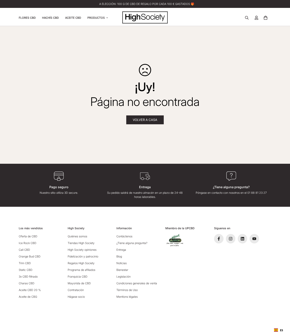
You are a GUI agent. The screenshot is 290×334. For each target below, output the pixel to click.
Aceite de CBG (28, 296)
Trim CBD (25, 263)
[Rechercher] (247, 17)
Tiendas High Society (81, 243)
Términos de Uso (127, 290)
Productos (96, 17)
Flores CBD (27, 17)
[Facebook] (219, 238)
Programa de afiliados (81, 269)
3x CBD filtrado (28, 276)
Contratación (76, 290)
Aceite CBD (73, 17)
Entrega (121, 249)
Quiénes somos (77, 236)
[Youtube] (254, 238)
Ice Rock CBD (27, 243)
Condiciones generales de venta (136, 283)
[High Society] (145, 17)
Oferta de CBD (28, 236)
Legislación (123, 276)
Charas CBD (26, 283)
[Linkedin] (242, 238)
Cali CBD (24, 249)
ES (281, 330)
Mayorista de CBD (79, 283)
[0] (265, 17)
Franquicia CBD (77, 276)
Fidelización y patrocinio (83, 256)
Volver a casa (145, 120)
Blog (119, 256)
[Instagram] (230, 238)
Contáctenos (124, 236)
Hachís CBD (50, 17)
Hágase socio (76, 296)
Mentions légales (127, 296)
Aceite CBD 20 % (30, 290)
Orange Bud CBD (29, 256)
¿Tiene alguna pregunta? (131, 243)
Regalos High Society (81, 263)
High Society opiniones (82, 249)
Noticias (121, 263)
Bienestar (122, 269)
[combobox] (278, 330)
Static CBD (25, 269)
